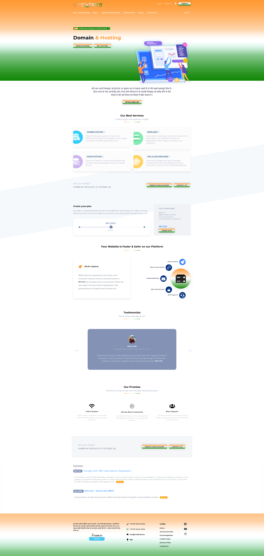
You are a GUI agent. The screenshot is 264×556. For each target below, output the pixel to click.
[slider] (111, 227)
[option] (101, 37)
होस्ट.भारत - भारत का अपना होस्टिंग (99, 491)
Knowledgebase (166, 535)
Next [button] (188, 349)
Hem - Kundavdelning (81, 13)
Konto (187, 13)
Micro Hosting (94, 157)
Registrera (168, 3)
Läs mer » (120, 482)
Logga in (159, 3)
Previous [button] (76, 349)
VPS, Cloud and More (157, 157)
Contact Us (182, 185)
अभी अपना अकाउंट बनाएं (132, 102)
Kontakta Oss (152, 13)
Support (185, 3)
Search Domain (83, 46)
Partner (141, 13)
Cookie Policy (165, 539)
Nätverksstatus (129, 13)
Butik (95, 13)
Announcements (166, 532)
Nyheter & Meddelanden (111, 13)
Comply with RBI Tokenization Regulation (107, 470)
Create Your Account (159, 185)
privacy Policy (165, 543)
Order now (166, 231)
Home (162, 528)
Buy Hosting (102, 46)
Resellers (152, 132)
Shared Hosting (95, 132)
